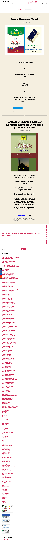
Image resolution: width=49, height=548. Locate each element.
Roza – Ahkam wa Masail (24, 19)
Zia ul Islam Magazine (6, 481)
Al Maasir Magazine (6, 449)
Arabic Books (37, 1)
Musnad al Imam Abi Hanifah (7, 432)
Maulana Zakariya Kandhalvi (7, 357)
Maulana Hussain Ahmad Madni (8, 306)
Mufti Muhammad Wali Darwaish (8, 378)
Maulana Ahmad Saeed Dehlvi (8, 290)
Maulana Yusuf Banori (6, 354)
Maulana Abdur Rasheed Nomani (8, 282)
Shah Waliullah (5, 394)
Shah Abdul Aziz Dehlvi (6, 391)
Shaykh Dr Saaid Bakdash (7, 399)
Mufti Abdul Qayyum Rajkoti (7, 362)
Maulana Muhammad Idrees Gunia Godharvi (10, 317)
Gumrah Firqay (4, 420)
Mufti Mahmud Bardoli (6, 375)
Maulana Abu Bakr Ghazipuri (7, 283)
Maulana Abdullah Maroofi (7, 279)
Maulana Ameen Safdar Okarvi (8, 293)
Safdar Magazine (5, 474)
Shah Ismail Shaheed (6, 392)
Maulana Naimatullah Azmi (7, 321)
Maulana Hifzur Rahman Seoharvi (8, 305)
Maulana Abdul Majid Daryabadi (8, 275)
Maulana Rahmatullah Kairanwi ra (8, 331)
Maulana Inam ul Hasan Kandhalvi (8, 310)
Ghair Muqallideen (5, 423)
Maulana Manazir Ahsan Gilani (8, 313)
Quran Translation (5, 486)
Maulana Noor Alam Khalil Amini (8, 325)
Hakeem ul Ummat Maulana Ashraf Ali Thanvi (10, 266)
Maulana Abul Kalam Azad (7, 285)
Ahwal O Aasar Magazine (7, 445)
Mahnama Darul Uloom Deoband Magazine (10, 466)
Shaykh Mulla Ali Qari (6, 402)
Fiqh (38, 2)
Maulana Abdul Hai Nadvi (7, 271)
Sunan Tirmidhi (5, 436)
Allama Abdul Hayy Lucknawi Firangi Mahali (10, 257)
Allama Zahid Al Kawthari (7, 263)
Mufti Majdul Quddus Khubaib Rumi (9, 376)
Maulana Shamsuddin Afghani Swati (9, 341)
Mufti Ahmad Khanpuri (6, 366)
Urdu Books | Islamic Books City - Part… (6, 518)
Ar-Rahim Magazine (6, 456)
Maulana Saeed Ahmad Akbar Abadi (9, 335)
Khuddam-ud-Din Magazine (7, 462)
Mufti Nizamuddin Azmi (6, 380)
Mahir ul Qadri (5, 270)
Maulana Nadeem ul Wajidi (7, 319)
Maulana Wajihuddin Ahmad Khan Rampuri (10, 349)
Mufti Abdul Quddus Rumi (7, 363)
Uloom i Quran (5, 489)
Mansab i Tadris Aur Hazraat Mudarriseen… (5, 523)
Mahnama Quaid (5, 469)
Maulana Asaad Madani (6, 295)
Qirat (3, 485)
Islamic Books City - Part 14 (6, 527)
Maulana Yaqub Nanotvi (6, 351)
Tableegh (3, 498)
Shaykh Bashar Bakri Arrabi (7, 398)
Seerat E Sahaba (5, 495)
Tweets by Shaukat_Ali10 (6, 539)
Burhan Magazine (5, 458)
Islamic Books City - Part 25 (4, 520)
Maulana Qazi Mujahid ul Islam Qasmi (9, 330)
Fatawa (29, 3)
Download (21, 215)
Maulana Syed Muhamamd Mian (8, 345)
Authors (10, 16)
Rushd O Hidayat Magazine (7, 473)
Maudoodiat (4, 424)
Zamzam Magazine (5, 480)
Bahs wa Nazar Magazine (7, 457)
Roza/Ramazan (32, 16)
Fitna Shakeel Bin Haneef (7, 421)
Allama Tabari (5, 262)
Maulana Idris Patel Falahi (7, 307)
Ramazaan (15, 219)
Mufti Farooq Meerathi (6, 367)
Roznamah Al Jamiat (6, 472)
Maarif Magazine (5, 464)
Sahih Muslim (4, 435)
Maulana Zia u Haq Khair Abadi (26, 218)
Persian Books (5, 412)
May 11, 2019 (28, 22)
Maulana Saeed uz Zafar (24, 16)
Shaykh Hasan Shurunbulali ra (8, 400)
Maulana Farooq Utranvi (6, 301)
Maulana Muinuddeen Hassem (8, 318)
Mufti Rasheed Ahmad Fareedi (8, 382)
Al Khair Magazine (5, 448)
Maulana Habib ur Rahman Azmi (8, 302)
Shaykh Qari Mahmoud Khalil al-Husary (9, 404)
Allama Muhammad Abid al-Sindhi (8, 261)
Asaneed (4, 427)
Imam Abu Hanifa (5, 269)
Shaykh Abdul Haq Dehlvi (7, 396)
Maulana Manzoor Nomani (7, 314)
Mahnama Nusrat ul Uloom (7, 468)
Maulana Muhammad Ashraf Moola (9, 315)
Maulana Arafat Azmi (6, 294)
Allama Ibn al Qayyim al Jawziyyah (8, 259)
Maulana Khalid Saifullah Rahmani (8, 311)
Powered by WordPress (14, 545)
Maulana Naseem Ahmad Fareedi (8, 322)
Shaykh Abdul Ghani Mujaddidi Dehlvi (9, 395)
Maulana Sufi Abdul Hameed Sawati (9, 342)
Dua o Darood (4, 415)
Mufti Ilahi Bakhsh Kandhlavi (7, 368)
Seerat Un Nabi (4, 497)
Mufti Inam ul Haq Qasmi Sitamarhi (8, 370)
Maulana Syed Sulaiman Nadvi (8, 346)
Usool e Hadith (5, 428)
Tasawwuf (4, 502)
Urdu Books (32, 1)
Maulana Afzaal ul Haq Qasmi (7, 286)
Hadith (3, 425)
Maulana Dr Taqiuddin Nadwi (7, 297)
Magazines (33, 3)
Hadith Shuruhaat (29, 2)
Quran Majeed (4, 484)
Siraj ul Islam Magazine (6, 477)
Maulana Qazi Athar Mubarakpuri (8, 329)
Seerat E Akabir (5, 494)
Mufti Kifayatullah (5, 371)
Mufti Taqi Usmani (5, 390)
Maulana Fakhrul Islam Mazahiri (8, 299)
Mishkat (3, 431)
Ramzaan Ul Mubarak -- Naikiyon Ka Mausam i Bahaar (28, 219)
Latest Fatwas (35, 2)
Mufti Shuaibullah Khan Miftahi (8, 388)
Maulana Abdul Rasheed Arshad (8, 277)
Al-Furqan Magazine (6, 452)
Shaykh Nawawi (5, 403)
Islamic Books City (5, 1)
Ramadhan (32, 218)
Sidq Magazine (5, 476)
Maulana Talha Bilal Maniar (7, 347)
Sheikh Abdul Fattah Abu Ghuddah (9, 407)
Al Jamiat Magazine (6, 446)
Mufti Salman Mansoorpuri (7, 384)
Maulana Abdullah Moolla (7, 281)
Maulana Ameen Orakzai (7, 291)
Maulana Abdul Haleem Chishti (8, 273)
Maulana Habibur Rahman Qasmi (8, 303)
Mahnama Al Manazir (6, 465)
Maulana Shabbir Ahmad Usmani (8, 338)
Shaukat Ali (22, 22)
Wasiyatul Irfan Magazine (7, 478)
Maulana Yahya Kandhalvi (7, 350)
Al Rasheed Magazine (6, 450)
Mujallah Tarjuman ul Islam (7, 470)
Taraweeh (3, 501)
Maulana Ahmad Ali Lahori (7, 287)
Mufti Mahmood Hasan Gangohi (8, 374)
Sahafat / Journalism (5, 493)
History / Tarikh (4, 439)
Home (29, 1)
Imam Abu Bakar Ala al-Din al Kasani (9, 267)
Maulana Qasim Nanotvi (6, 327)
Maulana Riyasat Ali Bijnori (7, 334)
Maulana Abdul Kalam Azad (7, 274)
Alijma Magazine (5, 454)
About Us (38, 3)
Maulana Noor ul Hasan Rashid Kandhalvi (10, 326)
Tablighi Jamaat (5, 499)
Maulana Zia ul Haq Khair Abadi (8, 358)
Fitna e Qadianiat (5, 419)
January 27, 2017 (28, 130)
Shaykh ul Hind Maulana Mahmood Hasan (10, 406)
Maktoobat (4, 482)
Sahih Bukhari (5, 433)
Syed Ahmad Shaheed (6, 408)
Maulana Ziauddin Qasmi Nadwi (8, 359)
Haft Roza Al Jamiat (6, 461)
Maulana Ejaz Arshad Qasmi (7, 298)
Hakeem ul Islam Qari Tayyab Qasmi (9, 265)
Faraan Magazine (5, 460)
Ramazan (19, 219)
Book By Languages (16, 16)
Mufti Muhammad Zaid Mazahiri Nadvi (9, 379)
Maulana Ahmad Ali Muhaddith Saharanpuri (10, 289)
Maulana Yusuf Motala (6, 355)
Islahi (3, 441)
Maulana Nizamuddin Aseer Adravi (9, 323)
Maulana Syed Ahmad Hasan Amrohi (9, 343)
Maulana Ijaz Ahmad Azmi (18, 218)
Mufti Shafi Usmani (5, 387)
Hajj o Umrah (4, 437)
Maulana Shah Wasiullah (7, 339)
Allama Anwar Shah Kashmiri (7, 258)
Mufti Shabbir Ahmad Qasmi (7, 386)
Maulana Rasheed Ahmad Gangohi (8, 333)
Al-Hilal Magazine (5, 453)
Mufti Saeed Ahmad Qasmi (7, 383)
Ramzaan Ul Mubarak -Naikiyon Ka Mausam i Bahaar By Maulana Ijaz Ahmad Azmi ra (24, 124)
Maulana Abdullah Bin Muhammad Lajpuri (10, 278)
